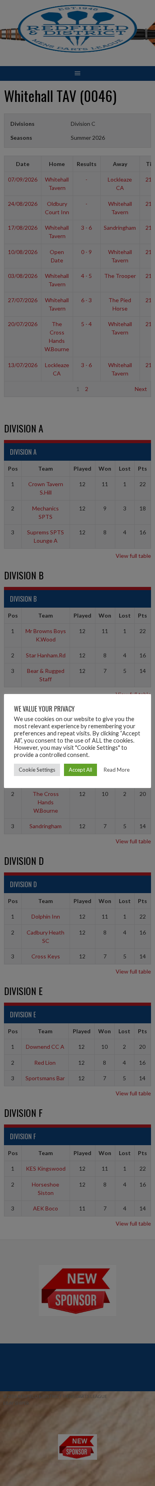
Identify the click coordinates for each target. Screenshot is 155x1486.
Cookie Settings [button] (37, 769)
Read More (117, 769)
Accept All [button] (80, 769)
